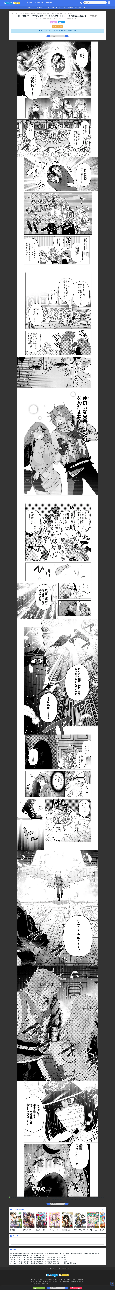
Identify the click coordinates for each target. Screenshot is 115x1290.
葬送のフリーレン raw (66, 1253)
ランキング (38, 2)
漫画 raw (13, 1253)
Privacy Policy (65, 1268)
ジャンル (28, 2)
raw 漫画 (51, 1253)
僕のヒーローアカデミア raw (29, 1255)
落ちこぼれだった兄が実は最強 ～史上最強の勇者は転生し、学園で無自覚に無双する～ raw (38, 1257)
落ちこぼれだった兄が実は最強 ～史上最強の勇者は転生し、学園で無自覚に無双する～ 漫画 (38, 1259)
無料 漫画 (34, 1253)
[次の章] (67, 36)
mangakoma (87, 1253)
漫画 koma (73, 1263)
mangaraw (19, 1253)
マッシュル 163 (61, 1255)
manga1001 (26, 1253)
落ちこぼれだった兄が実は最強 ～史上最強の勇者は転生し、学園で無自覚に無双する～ (53, 16)
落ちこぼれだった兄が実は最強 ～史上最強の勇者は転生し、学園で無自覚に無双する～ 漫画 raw (39, 1263)
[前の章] (48, 36)
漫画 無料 (40, 1253)
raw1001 (56, 1253)
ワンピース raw (15, 1255)
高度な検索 (49, 2)
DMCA (58, 1268)
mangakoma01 (78, 1253)
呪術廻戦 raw (96, 1253)
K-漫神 (46, 1253)
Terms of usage (50, 1268)
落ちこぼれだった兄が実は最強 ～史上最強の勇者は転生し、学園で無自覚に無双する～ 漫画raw (39, 1261)
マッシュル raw (51, 1255)
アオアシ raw (42, 1255)
